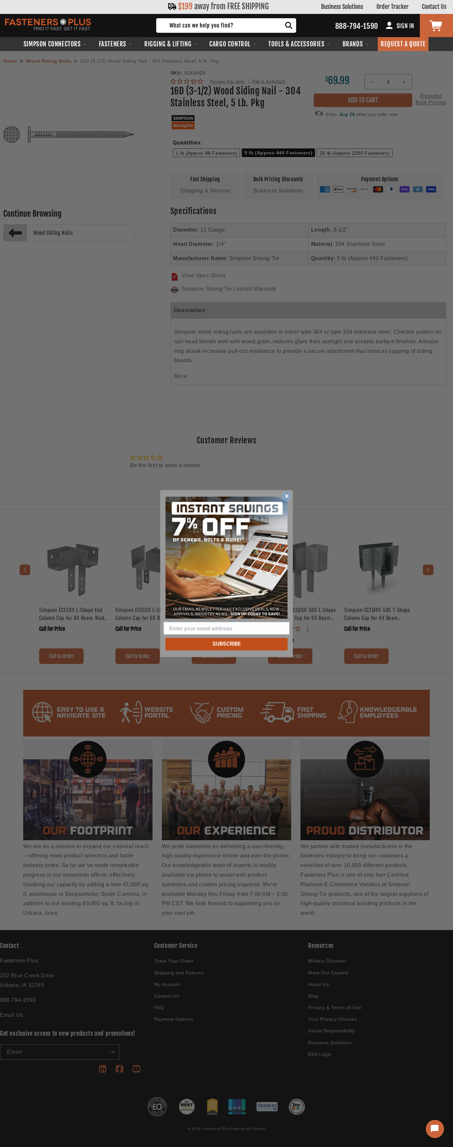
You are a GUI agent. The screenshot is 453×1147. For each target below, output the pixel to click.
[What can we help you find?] (289, 25)
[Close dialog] (287, 496)
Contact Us (434, 6)
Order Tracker (392, 6)
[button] (55, 44)
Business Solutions (342, 6)
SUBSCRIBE (227, 644)
